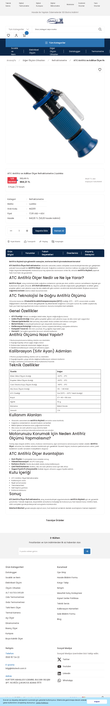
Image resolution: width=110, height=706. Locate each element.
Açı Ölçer (10, 618)
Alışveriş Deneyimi (89, 253)
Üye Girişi (61, 572)
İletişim (60, 588)
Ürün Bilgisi (10, 253)
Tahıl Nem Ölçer (13, 607)
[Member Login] (16, 35)
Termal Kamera (13, 612)
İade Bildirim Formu (66, 614)
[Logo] (55, 21)
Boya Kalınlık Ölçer (14, 638)
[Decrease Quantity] (11, 231)
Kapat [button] (97, 702)
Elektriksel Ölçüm (14, 582)
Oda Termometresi (15, 597)
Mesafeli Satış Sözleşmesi (69, 593)
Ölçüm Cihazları (13, 588)
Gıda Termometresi (15, 602)
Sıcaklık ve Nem (13, 577)
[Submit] (87, 551)
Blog (59, 619)
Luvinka (32, 204)
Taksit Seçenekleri (47, 253)
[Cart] (24, 35)
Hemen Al (59, 230)
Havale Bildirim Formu (67, 577)
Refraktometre (36, 199)
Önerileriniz (72, 253)
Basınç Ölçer (11, 628)
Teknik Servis (63, 603)
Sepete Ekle (41, 230)
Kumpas (9, 633)
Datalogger (11, 572)
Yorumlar (30, 253)
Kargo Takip (63, 582)
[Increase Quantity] (27, 231)
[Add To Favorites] (100, 70)
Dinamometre (12, 623)
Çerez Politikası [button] (42, 703)
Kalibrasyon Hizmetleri (67, 608)
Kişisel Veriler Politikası (67, 598)
